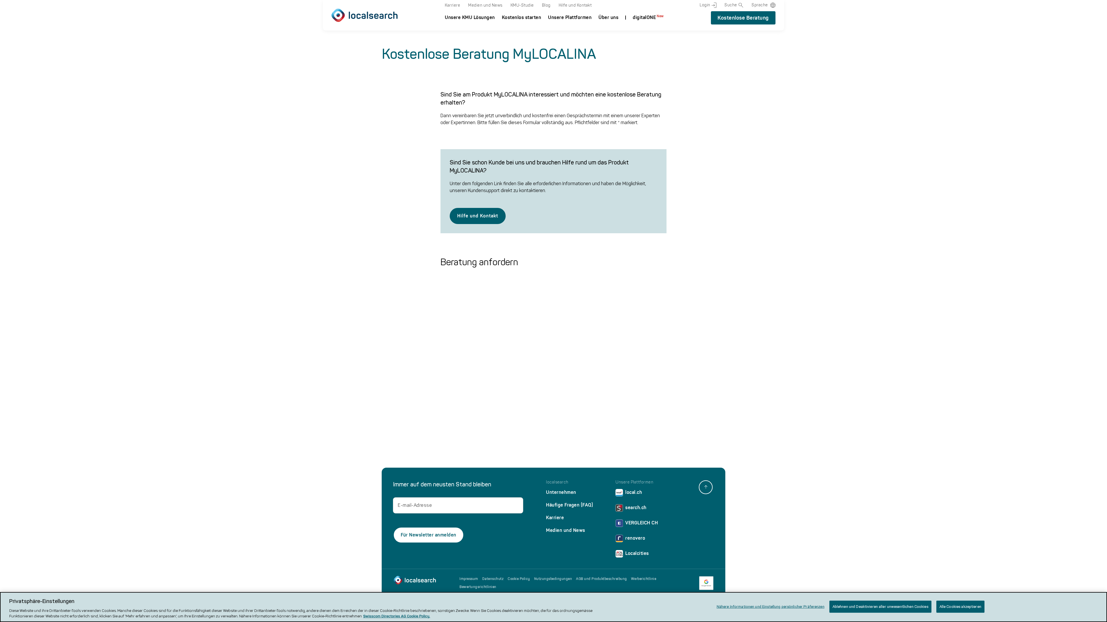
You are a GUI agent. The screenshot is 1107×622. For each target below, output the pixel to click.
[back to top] (706, 487)
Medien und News (485, 5)
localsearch (557, 482)
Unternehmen (561, 492)
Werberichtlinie (643, 579)
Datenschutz (493, 579)
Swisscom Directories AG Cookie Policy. (396, 616)
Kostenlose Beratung (743, 18)
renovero (635, 538)
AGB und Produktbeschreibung (601, 579)
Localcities (637, 553)
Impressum (469, 579)
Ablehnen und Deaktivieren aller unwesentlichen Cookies (880, 606)
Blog (546, 5)
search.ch (636, 507)
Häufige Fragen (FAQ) (569, 505)
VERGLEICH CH (641, 523)
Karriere (452, 5)
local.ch (633, 492)
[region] (553, 607)
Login (705, 5)
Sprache (760, 5)
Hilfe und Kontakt (575, 5)
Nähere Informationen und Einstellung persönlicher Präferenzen (770, 606)
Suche (730, 5)
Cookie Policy (519, 579)
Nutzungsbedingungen (553, 579)
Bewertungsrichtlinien (478, 587)
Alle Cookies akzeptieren (960, 606)
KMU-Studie (522, 5)
